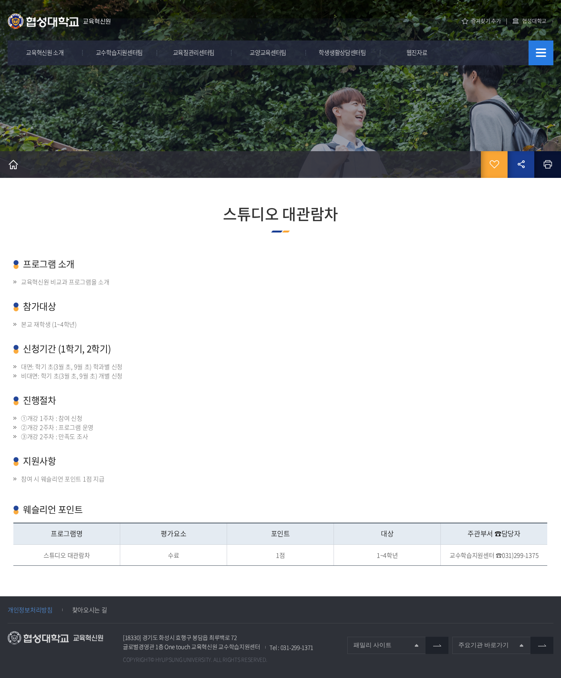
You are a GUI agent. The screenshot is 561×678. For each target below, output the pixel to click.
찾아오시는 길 (89, 609)
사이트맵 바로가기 (541, 52)
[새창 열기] (437, 645)
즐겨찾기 (494, 164)
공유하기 (521, 164)
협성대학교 (534, 20)
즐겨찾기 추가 (486, 20)
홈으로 (13, 164)
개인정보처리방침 (30, 609)
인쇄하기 (547, 164)
